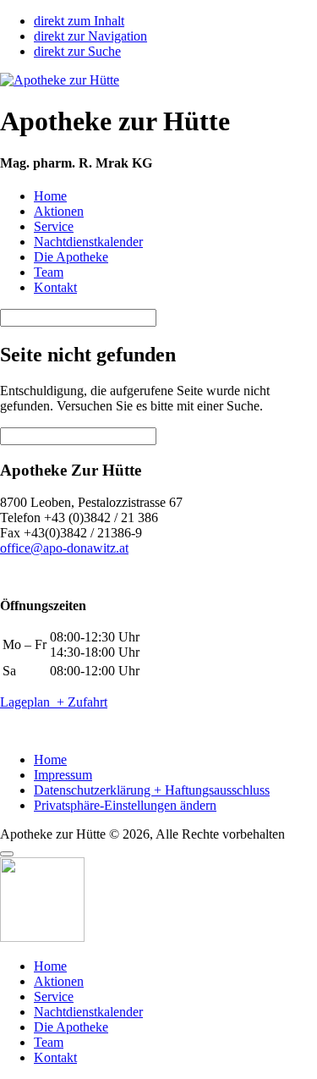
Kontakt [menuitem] (55, 1057)
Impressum (63, 775)
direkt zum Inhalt (79, 21)
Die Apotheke (71, 257)
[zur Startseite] (59, 80)
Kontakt (55, 287)
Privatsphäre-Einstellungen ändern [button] (125, 805)
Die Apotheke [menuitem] (71, 1027)
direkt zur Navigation (90, 36)
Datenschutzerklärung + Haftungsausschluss (152, 790)
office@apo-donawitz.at (64, 548)
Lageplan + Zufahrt (53, 702)
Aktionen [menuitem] (59, 981)
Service (54, 226)
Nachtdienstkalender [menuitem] (88, 1012)
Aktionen (59, 211)
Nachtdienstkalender (88, 241)
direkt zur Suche (77, 51)
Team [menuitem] (48, 1042)
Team (48, 272)
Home (50, 196)
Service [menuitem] (54, 996)
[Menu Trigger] (7, 853)
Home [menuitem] (50, 966)
